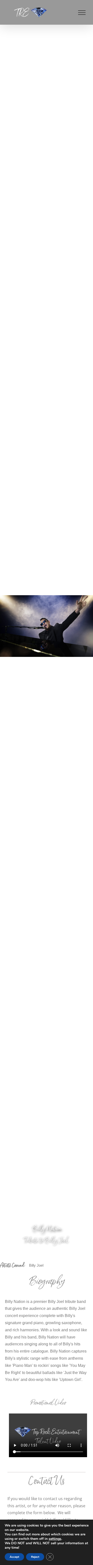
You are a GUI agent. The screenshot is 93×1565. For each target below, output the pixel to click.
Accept (14, 1557)
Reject (35, 1557)
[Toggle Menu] (82, 12)
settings (55, 1539)
